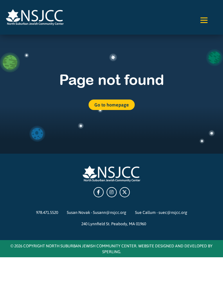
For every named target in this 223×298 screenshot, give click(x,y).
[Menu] (204, 20)
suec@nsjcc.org (173, 212)
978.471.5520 (47, 212)
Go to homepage (111, 105)
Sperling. (111, 251)
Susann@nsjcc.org (109, 212)
